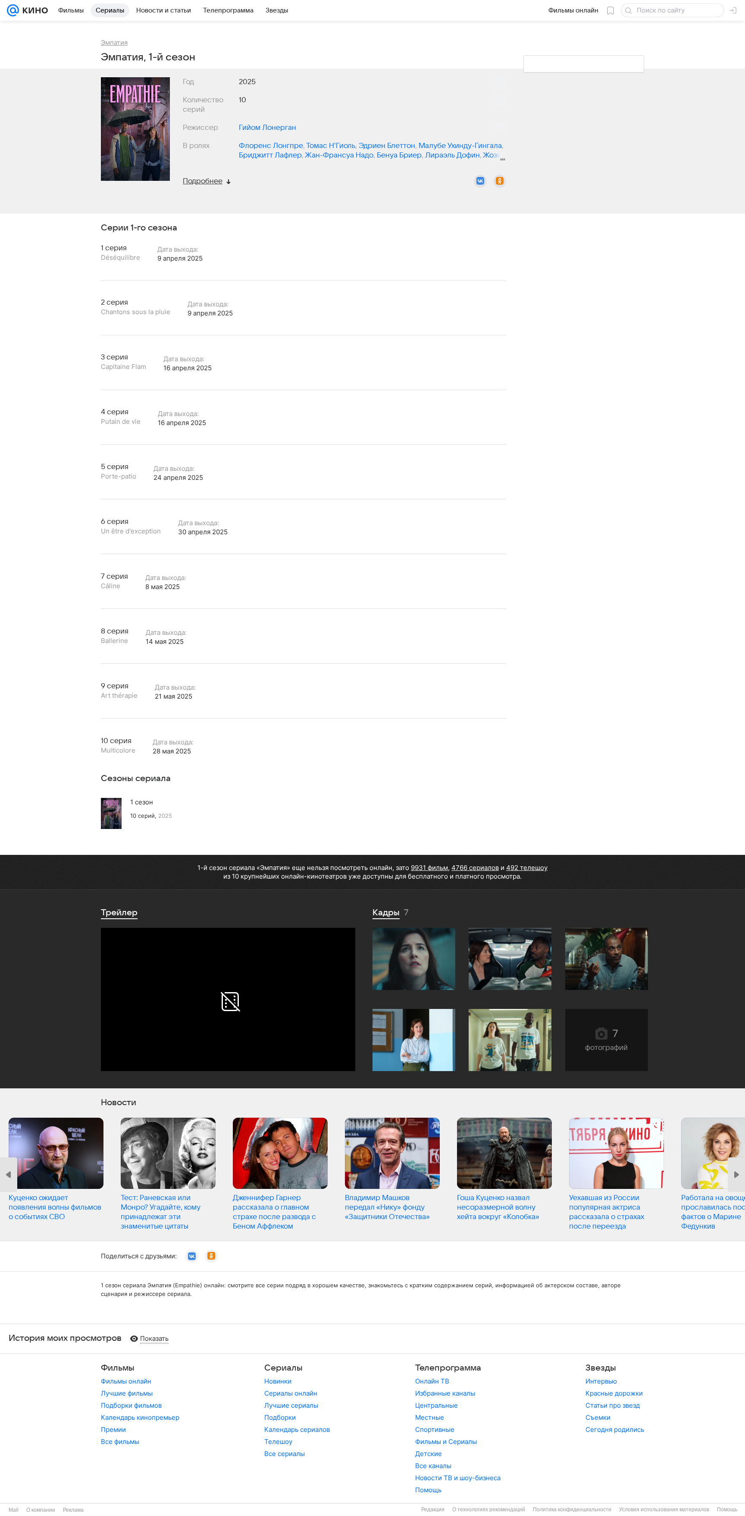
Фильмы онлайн (126, 1381)
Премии (113, 1429)
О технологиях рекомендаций (488, 1510)
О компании (40, 1510)
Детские (428, 1454)
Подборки (280, 1417)
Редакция (432, 1510)
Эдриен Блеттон (387, 146)
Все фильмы (120, 1441)
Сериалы (283, 1368)
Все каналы (433, 1466)
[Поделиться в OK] (499, 181)
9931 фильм (429, 868)
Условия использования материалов (664, 1510)
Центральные (436, 1405)
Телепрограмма (448, 1368)
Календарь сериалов (297, 1429)
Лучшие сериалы (291, 1405)
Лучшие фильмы (127, 1393)
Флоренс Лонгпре (271, 146)
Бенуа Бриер (399, 155)
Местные (429, 1417)
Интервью (601, 1381)
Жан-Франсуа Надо (339, 155)
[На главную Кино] (33, 10)
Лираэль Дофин (452, 155)
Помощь (428, 1490)
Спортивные (434, 1429)
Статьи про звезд (612, 1405)
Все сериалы (284, 1454)
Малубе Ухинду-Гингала (460, 146)
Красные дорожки (614, 1393)
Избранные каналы (445, 1393)
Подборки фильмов (131, 1405)
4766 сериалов (475, 868)
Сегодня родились (614, 1429)
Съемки (597, 1417)
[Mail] (13, 10)
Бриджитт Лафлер (270, 155)
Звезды (600, 1368)
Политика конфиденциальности (572, 1510)
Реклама (73, 1510)
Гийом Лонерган (267, 128)
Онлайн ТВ (432, 1381)
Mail (14, 1510)
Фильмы (118, 1368)
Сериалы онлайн (290, 1393)
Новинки (277, 1381)
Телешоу (278, 1441)
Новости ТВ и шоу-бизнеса (458, 1478)
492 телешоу (527, 868)
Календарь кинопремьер (140, 1417)
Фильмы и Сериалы (446, 1441)
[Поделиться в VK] (480, 181)
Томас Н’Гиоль (330, 146)
